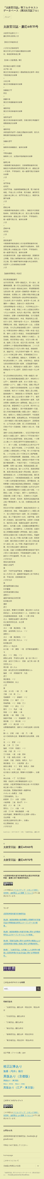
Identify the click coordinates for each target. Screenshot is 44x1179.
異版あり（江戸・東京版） (19, 1087)
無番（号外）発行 (13, 1071)
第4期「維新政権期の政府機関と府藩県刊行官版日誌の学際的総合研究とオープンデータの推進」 (21, 923)
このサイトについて (11, 1161)
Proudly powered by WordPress (18, 1175)
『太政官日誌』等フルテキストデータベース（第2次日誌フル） (21, 9)
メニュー (7, 17)
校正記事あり (12, 1066)
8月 (22, 832)
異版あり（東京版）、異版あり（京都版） (14, 1084)
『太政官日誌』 (29, 832)
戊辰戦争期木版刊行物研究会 (14, 914)
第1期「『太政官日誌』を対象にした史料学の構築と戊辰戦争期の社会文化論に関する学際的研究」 (21, 953)
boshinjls (6, 832)
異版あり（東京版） (11, 1080)
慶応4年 (37, 832)
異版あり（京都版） (17, 1076)
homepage (8, 1155)
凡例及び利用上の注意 (12, 1166)
